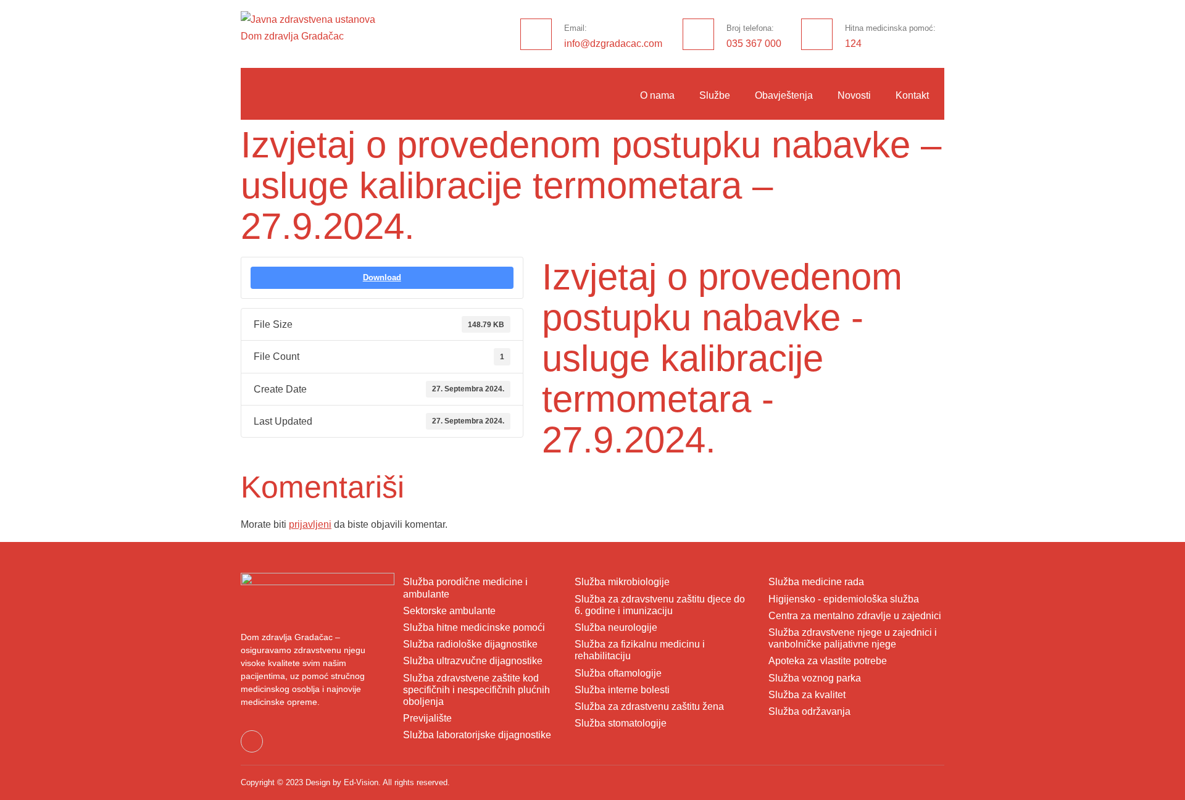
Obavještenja (784, 95)
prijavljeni (310, 524)
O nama (657, 95)
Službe (714, 95)
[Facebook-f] (252, 741)
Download (382, 277)
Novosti (854, 95)
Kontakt (912, 95)
